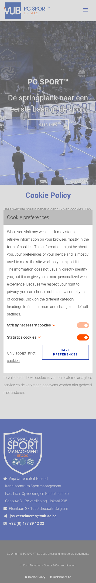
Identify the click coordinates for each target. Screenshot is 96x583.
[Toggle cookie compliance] (83, 337)
